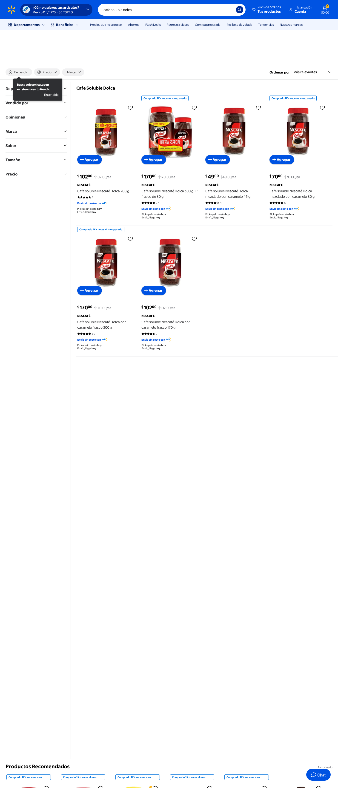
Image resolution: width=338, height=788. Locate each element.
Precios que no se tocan (106, 24)
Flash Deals (153, 24)
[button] (266, 10)
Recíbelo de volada (239, 24)
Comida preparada (208, 24)
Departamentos (27, 25)
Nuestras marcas (291, 24)
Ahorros (133, 24)
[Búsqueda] (239, 9)
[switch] (19, 72)
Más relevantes (305, 72)
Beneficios (64, 25)
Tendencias (266, 24)
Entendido (51, 94)
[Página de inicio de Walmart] (11, 10)
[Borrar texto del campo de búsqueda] (229, 10)
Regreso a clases (178, 24)
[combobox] (172, 10)
